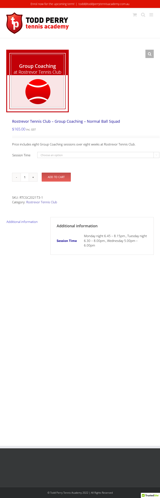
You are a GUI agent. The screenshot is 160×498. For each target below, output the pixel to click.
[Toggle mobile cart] (135, 15)
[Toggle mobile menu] (151, 15)
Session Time (21, 155)
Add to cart (56, 177)
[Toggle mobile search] (143, 15)
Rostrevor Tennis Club (41, 202)
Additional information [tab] (22, 222)
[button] (149, 54)
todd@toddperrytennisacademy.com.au (104, 4)
